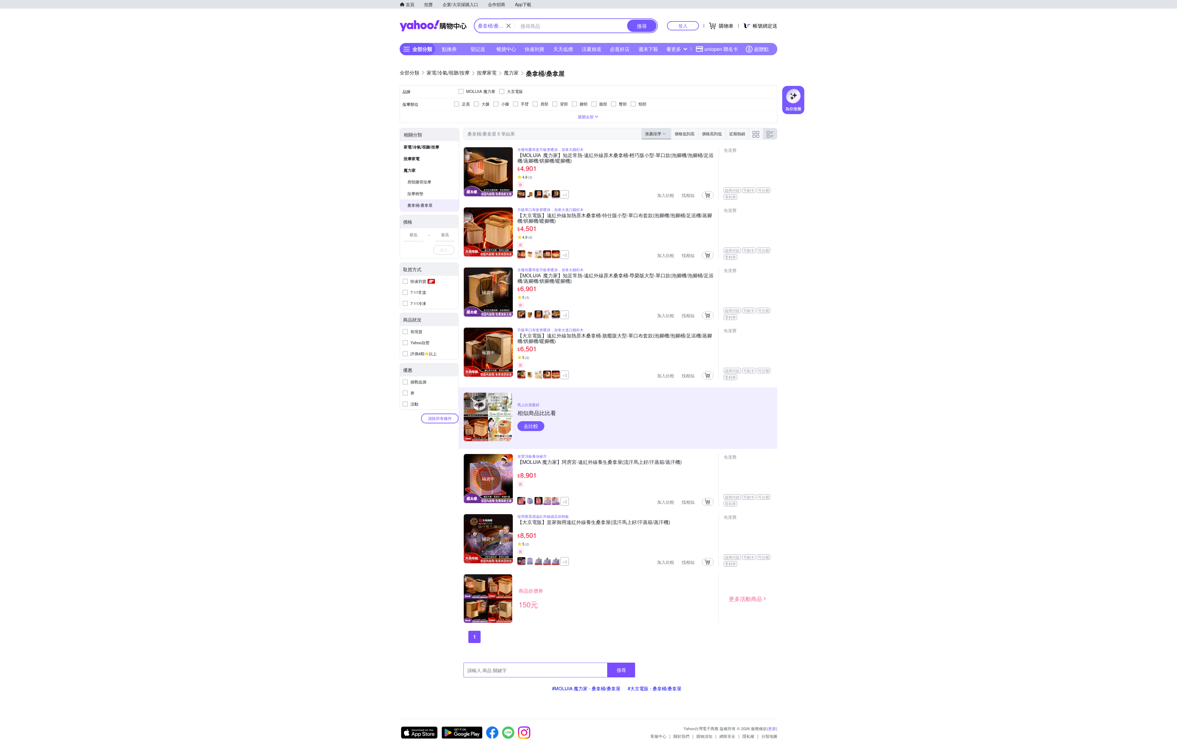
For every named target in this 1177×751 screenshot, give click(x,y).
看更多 (673, 48)
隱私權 (748, 736)
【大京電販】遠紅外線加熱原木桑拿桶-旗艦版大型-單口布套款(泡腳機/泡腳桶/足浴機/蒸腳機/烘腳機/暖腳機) (614, 338)
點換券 (449, 48)
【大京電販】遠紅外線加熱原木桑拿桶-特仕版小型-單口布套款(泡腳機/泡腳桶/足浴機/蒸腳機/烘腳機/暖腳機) (614, 218)
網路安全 (727, 736)
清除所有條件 (440, 418)
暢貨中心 (506, 48)
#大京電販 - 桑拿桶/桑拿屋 (654, 688)
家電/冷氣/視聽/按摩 (421, 147)
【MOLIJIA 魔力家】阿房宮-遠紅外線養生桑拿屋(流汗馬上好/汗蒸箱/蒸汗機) (599, 462)
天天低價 (563, 48)
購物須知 (704, 736)
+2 (564, 255)
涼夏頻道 (591, 48)
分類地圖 (769, 736)
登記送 (477, 48)
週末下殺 (648, 48)
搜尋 (621, 670)
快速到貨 (534, 48)
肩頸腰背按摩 (419, 182)
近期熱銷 (737, 134)
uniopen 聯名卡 (721, 48)
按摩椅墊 (415, 193)
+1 (564, 195)
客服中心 (658, 736)
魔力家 (410, 170)
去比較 (531, 425)
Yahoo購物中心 (433, 25)
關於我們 (681, 736)
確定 (444, 250)
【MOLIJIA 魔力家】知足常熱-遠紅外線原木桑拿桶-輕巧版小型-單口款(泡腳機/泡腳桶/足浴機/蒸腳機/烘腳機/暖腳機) (615, 158)
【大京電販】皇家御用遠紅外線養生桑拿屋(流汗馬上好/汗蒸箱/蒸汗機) (593, 522)
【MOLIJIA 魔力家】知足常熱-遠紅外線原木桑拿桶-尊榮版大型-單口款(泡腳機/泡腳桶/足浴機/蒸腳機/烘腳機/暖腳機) (615, 278)
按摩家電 (412, 158)
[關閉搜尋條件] (508, 25)
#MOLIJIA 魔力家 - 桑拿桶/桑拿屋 (586, 688)
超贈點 (761, 48)
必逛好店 (620, 48)
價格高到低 (712, 134)
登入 (683, 25)
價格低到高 (685, 134)
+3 (564, 375)
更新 (772, 728)
